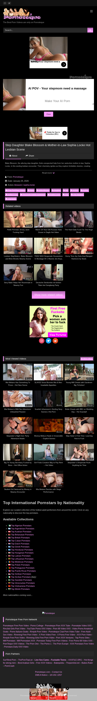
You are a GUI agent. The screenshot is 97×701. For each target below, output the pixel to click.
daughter (57, 190)
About (14, 156)
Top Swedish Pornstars (21, 580)
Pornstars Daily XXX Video (16, 647)
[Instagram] (41, 340)
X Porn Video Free (47, 635)
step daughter (78, 194)
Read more (47, 173)
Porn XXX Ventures (65, 638)
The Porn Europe (60, 644)
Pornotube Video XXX (82, 626)
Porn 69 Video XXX (62, 629)
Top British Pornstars (20, 538)
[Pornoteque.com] (48, 14)
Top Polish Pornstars (20, 565)
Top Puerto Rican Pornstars (23, 571)
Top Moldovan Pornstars (22, 562)
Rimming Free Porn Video (25, 635)
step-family (12, 199)
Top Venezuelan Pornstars (23, 583)
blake (32, 190)
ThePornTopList (25, 660)
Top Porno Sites (82, 638)
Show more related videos (48, 295)
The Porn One (32, 644)
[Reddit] (55, 340)
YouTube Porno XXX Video (39, 629)
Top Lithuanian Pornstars (22, 559)
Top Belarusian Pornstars (22, 535)
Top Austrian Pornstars (21, 532)
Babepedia (59, 663)
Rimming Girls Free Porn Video (40, 638)
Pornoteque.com (42, 672)
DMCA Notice (41, 675)
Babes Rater (87, 663)
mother (85, 190)
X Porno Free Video (66, 635)
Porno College (36, 626)
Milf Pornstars (9, 641)
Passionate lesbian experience (34, 194)
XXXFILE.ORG (75, 660)
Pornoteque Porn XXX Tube (57, 626)
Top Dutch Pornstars (20, 544)
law (66, 190)
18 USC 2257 (56, 675)
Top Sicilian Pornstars (21, 577)
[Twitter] (48, 340)
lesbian (75, 190)
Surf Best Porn (9, 660)
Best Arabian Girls (26, 663)
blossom (18, 185)
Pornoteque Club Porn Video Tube (64, 632)
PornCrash (9, 666)
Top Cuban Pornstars (20, 541)
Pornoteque (18, 177)
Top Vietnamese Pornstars (23, 586)
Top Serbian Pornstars (21, 574)
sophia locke (29, 185)
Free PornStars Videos (16, 190)
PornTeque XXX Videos (13, 644)
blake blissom (44, 190)
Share (31, 156)
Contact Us (57, 672)
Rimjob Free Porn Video (14, 638)
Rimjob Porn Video (38, 632)
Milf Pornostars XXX (26, 641)
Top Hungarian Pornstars (22, 553)
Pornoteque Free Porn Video (16, 626)
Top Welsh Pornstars (20, 589)
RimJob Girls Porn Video (14, 629)
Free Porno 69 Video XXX (80, 641)
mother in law (13, 194)
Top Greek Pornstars (20, 547)
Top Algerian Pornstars (21, 526)
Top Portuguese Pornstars (22, 568)
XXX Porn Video (84, 635)
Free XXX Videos (44, 663)
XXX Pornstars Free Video (82, 644)
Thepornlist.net (72, 663)
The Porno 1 (45, 644)
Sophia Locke (55, 194)
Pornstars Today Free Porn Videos (52, 641)
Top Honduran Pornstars (22, 550)
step (66, 194)
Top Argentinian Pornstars (22, 529)
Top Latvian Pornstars (21, 556)
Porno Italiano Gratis (19, 632)
